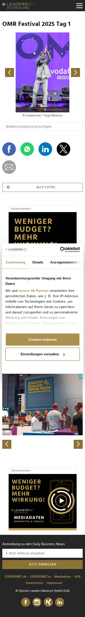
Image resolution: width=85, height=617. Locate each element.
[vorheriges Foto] (22, 72)
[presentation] (6, 444)
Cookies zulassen (42, 339)
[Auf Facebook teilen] (9, 149)
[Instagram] (36, 602)
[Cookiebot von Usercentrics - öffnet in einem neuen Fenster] (60, 250)
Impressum (54, 583)
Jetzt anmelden (42, 564)
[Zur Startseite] (18, 5)
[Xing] (48, 602)
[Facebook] (25, 602)
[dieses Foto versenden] (9, 167)
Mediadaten (62, 576)
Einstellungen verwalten (40, 354)
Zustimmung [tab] (15, 262)
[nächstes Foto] (63, 72)
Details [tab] (37, 262)
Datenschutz (35, 583)
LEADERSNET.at (40, 576)
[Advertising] (43, 502)
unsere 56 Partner (33, 291)
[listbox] (42, 409)
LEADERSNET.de (16, 576)
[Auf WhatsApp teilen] (27, 149)
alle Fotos (45, 187)
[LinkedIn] (59, 602)
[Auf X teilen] (63, 149)
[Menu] (79, 5)
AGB (77, 576)
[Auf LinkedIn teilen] (45, 149)
